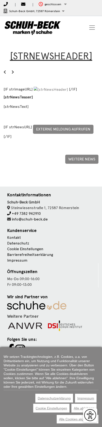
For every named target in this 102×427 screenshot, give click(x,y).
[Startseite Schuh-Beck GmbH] (33, 27)
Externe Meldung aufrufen (63, 129)
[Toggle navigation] (92, 27)
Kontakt (14, 237)
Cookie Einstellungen (51, 408)
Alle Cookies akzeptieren (77, 419)
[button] (53, 4)
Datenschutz (18, 243)
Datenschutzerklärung (54, 398)
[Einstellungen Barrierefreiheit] (90, 415)
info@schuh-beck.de (30, 219)
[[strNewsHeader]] (51, 89)
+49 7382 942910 (26, 213)
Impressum (17, 260)
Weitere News (81, 159)
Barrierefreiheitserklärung (30, 254)
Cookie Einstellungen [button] (25, 249)
